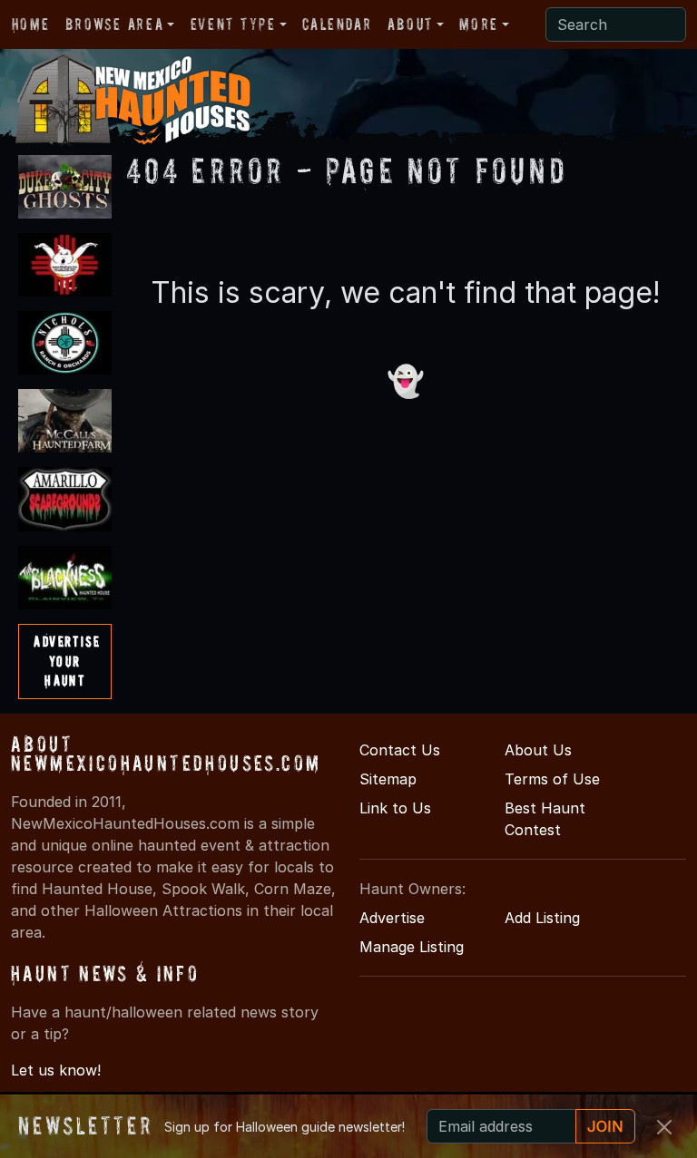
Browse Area (114, 24)
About (410, 24)
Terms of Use (552, 779)
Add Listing (542, 918)
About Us (538, 750)
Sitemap (388, 779)
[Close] (664, 1127)
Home (30, 24)
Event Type (233, 24)
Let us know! (56, 1070)
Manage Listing (411, 947)
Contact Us (399, 750)
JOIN (605, 1126)
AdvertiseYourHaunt (67, 660)
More (478, 24)
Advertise (392, 918)
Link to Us (395, 808)
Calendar (336, 24)
